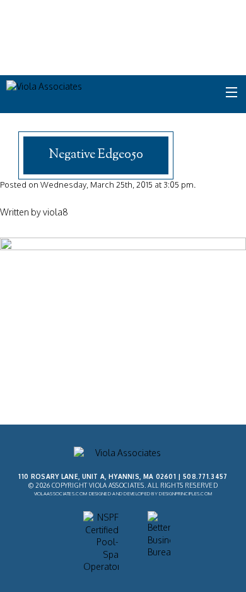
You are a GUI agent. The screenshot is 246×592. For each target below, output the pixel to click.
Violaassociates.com (61, 493)
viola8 (55, 212)
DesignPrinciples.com (185, 493)
